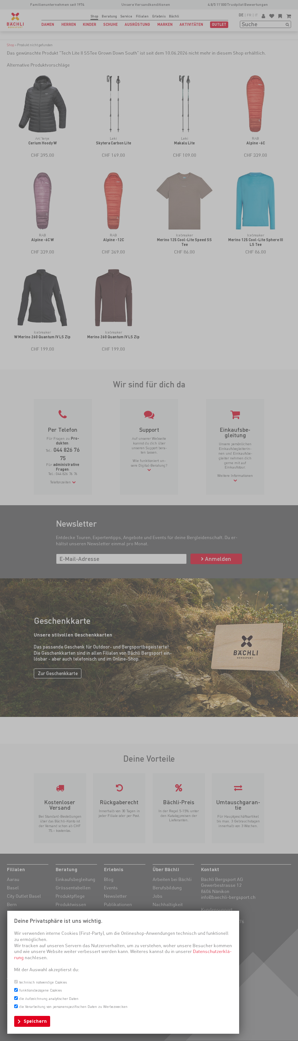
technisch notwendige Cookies (43, 982)
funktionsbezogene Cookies (40, 990)
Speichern (35, 1021)
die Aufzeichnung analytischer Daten (48, 998)
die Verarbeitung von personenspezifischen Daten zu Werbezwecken (73, 1006)
